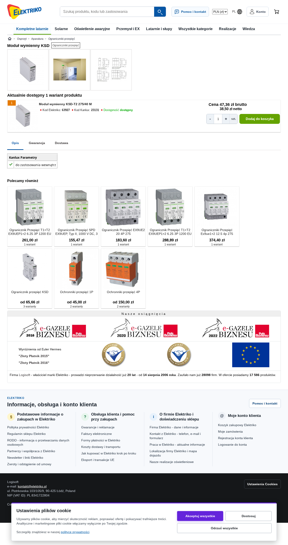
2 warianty (76, 306)
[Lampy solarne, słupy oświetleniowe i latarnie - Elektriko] (24, 12)
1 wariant (29, 244)
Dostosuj (249, 516)
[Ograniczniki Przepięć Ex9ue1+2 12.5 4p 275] (217, 207)
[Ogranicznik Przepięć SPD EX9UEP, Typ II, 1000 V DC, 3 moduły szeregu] (76, 207)
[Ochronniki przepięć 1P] (76, 269)
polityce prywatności (75, 532)
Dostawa (61, 143)
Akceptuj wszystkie (200, 516)
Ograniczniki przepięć (65, 45)
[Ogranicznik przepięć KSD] (29, 269)
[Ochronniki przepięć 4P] (123, 269)
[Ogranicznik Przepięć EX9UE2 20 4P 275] (123, 207)
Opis (15, 143)
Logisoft (24, 375)
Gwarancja (37, 143)
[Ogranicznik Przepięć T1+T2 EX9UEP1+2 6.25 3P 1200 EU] (29, 207)
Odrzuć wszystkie (224, 528)
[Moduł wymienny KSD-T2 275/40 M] (28, 70)
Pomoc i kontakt (264, 403)
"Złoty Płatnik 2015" (34, 356)
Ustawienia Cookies (262, 484)
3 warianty (29, 306)
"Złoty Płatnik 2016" (34, 363)
